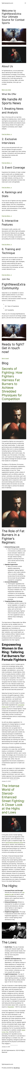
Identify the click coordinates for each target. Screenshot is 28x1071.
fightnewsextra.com (7, 3)
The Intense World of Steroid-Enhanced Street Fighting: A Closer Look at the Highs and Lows (13, 799)
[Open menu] (25, 3)
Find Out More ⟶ (7, 134)
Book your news (6, 90)
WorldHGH (11, 1007)
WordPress (17, 1068)
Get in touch (5, 358)
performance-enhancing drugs (14, 842)
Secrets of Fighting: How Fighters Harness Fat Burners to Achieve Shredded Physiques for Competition (12, 384)
